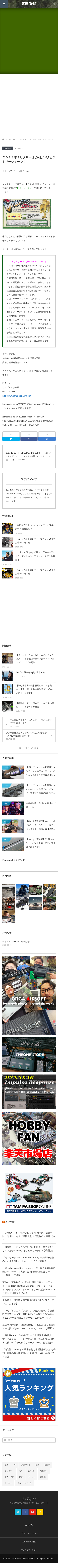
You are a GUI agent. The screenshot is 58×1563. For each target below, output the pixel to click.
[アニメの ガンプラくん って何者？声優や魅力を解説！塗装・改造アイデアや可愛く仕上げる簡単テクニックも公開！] (35, 890)
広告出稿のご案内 (29, 1542)
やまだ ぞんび (8, 171)
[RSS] (40, 1512)
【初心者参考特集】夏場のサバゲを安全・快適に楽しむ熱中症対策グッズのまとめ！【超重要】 (35, 689)
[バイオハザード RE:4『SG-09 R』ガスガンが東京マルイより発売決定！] (8, 890)
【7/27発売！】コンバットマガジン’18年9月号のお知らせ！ (35, 541)
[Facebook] (29, 439)
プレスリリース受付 (29, 1550)
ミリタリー (9, 1471)
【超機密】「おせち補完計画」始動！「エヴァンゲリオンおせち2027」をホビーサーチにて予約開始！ (28, 1249)
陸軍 (37, 1465)
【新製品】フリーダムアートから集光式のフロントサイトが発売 (35, 705)
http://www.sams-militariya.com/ (17, 396)
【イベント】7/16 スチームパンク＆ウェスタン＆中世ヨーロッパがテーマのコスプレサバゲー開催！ (35, 659)
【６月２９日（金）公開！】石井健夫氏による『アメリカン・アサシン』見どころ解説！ (35, 556)
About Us (29, 1525)
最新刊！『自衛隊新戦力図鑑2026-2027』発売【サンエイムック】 (28, 1302)
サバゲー (8, 1483)
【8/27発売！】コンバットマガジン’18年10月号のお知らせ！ (34, 527)
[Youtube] (32, 1512)
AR (15, 1465)
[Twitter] (11, 439)
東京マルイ (25, 1465)
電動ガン (43, 1471)
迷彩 (6, 1465)
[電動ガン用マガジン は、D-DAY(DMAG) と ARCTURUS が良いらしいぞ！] (49, 890)
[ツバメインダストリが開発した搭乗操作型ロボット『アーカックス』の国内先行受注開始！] (22, 890)
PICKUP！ (35, 453)
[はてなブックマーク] (47, 439)
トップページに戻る (30, 748)
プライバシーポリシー (29, 1533)
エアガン (31, 1471)
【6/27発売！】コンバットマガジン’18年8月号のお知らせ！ (35, 572)
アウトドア (9, 1477)
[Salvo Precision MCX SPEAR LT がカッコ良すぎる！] (49, 903)
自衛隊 (47, 1465)
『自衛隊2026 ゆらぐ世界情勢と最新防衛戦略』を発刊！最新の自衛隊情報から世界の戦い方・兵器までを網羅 (29, 1353)
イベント (31, 1477)
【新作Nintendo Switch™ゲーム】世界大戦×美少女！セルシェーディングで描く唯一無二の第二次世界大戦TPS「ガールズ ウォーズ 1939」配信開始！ (28, 1339)
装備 (21, 1477)
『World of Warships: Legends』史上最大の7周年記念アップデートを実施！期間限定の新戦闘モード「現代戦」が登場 (28, 1272)
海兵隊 (43, 1477)
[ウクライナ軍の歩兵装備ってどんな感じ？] (22, 903)
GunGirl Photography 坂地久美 (30, 672)
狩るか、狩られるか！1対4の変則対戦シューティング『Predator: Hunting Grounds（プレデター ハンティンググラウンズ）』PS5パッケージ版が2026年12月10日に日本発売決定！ (28, 1287)
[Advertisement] (29, 41)
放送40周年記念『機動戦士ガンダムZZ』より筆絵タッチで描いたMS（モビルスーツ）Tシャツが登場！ (28, 1326)
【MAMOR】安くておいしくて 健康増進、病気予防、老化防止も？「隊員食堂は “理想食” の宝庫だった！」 (28, 1236)
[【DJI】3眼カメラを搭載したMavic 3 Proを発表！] (35, 903)
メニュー (4, 4)
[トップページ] (3, 139)
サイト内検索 (54, 4)
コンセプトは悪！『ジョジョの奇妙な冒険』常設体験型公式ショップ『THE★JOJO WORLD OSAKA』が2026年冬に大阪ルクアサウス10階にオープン (28, 1314)
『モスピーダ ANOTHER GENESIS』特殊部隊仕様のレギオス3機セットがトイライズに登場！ (28, 1259)
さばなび (9, 1222)
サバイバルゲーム (24, 1483)
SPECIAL (7, 148)
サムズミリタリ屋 (27, 456)
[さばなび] (29, 4)
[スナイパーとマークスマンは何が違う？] (8, 916)
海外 (21, 1471)
